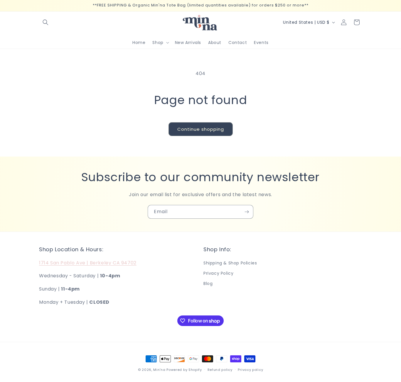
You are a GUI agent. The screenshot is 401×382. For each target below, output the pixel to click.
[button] (45, 22)
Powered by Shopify (184, 369)
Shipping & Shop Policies (230, 263)
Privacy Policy (218, 273)
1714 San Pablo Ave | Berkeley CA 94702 (88, 262)
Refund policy (220, 369)
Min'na (159, 369)
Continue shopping (200, 129)
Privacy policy (250, 369)
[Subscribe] (246, 212)
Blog (208, 283)
